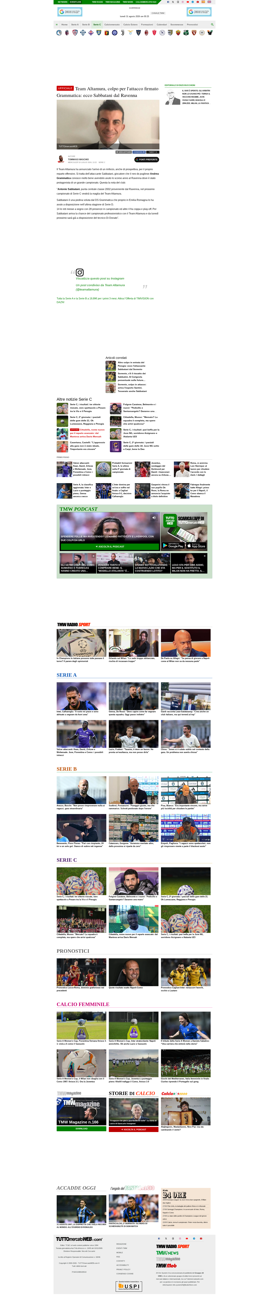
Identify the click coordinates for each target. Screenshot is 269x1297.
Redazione (121, 1244)
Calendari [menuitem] (162, 24)
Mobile (119, 1253)
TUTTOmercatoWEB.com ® (88, 1263)
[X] (173, 2)
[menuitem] (56, 24)
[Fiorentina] (91, 33)
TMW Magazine (112, 2)
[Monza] (154, 33)
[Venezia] (210, 33)
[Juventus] (122, 33)
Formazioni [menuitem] (147, 24)
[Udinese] (202, 33)
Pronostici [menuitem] (192, 24)
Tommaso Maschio (78, 159)
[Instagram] (183, 2)
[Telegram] (193, 2)
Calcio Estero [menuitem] (130, 24)
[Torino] (194, 33)
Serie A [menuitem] (75, 24)
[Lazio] (130, 33)
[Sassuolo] (186, 33)
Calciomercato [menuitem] (112, 24)
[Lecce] (138, 33)
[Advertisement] (188, 207)
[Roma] (178, 33)
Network (63, 2)
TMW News (128, 2)
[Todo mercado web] (203, 2)
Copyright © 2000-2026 (68, 1263)
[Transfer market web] (209, 2)
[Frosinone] (99, 33)
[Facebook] (168, 2)
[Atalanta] (59, 33)
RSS (118, 1257)
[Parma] (170, 33)
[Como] (83, 33)
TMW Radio (97, 2)
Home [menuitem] (64, 24)
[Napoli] (162, 33)
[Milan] (146, 33)
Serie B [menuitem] (86, 24)
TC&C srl (69, 1245)
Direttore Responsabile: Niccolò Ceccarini (79, 1251)
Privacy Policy (123, 1269)
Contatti (120, 1261)
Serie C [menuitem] (97, 24)
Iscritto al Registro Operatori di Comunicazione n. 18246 (79, 1257)
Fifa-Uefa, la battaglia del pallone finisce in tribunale (186, 1206)
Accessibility (122, 1265)
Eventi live (75, 2)
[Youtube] (188, 2)
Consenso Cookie (124, 1274)
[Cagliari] (75, 33)
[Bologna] (67, 33)
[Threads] (178, 2)
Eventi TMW (121, 1248)
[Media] (198, 2)
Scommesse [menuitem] (176, 24)
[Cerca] (212, 24)
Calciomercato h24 (146, 2)
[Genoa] (107, 33)
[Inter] (114, 33)
